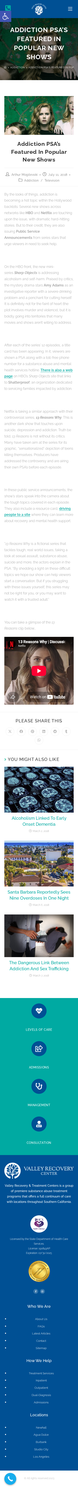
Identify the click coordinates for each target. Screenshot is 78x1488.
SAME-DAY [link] (39, 1061)
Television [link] (52, 180)
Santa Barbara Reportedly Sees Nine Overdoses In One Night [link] (39, 895)
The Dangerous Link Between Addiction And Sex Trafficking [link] (39, 965)
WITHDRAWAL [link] (39, 1099)
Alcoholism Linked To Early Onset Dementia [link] (39, 821)
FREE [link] (39, 1137)
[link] (5, 16)
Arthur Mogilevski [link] (24, 174)
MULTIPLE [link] (39, 1023)
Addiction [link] (31, 180)
